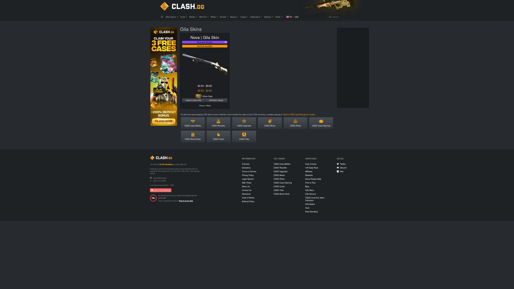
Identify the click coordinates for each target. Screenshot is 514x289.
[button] (289, 17)
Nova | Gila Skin (204, 37)
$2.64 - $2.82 (205, 90)
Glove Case (207, 96)
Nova (209, 105)
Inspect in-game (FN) (193, 100)
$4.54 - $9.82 (205, 85)
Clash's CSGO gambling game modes (299, 114)
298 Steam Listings (216, 100)
